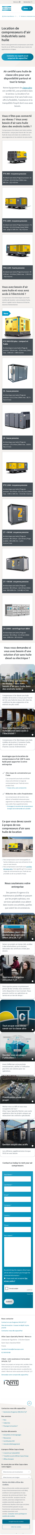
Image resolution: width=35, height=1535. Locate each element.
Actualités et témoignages (12, 1435)
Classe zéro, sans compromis (16, 788)
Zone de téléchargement (11, 1444)
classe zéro (27, 87)
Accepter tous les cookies (16, 1521)
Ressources (7, 1438)
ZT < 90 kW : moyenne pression (16, 532)
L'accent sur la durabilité (11, 1453)
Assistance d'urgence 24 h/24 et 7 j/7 (17, 969)
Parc (4, 1420)
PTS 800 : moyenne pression (14, 173)
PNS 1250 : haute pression (14, 268)
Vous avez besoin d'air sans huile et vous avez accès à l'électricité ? (15, 290)
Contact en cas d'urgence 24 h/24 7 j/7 (13, 1322)
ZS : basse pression (11, 391)
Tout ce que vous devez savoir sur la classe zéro (17, 1016)
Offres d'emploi (8, 1459)
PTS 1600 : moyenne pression (15, 221)
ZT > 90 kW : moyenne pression (16, 581)
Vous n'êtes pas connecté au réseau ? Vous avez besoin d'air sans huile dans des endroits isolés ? (17, 121)
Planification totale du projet (17, 1089)
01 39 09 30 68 (5, 1352)
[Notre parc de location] (17, 16)
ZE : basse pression (11, 438)
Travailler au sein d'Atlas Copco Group (15, 1456)
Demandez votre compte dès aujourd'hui (14, 1375)
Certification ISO (9, 1441)
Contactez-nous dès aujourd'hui (11, 1331)
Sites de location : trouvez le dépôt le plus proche (15, 1326)
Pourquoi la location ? (10, 1426)
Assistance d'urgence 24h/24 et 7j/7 (15, 1412)
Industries (6, 1423)
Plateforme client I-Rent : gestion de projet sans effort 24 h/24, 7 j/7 (17, 927)
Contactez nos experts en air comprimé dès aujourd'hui (17, 57)
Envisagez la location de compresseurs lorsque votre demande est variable (20, 807)
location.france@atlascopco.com (12, 1349)
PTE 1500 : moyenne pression (15, 485)
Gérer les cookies (16, 1527)
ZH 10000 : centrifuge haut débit (16, 628)
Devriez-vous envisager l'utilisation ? (17, 1047)
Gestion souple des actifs (17, 1134)
